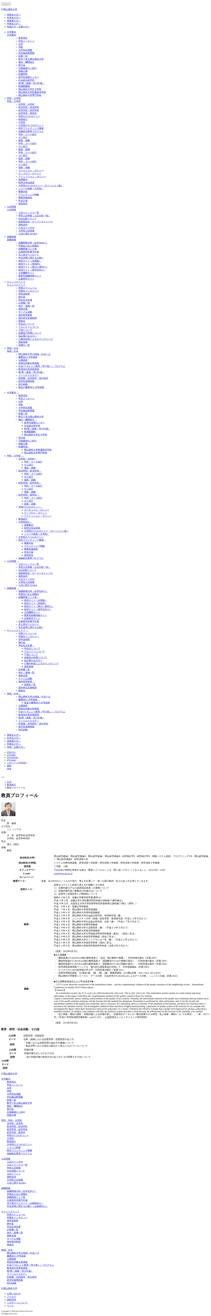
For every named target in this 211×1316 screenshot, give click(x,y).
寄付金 (21, 65)
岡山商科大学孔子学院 (29, 89)
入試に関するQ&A (27, 234)
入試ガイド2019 (26, 228)
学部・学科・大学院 (11, 1120)
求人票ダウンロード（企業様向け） (25, 1203)
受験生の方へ (14, 14)
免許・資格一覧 (26, 306)
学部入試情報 (14, 1168)
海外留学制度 (25, 315)
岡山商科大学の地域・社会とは (34, 354)
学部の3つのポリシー (29, 116)
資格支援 (23, 309)
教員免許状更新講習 (28, 369)
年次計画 (23, 200)
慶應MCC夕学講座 (27, 357)
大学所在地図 (25, 50)
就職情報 (11, 237)
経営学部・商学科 (27, 113)
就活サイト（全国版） (29, 261)
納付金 (21, 297)
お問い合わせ (14, 1293)
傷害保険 (23, 342)
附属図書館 (24, 86)
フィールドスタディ (28, 375)
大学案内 (11, 32)
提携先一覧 (24, 345)
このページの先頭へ (17, 763)
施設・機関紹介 (26, 62)
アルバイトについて (28, 327)
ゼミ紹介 (23, 137)
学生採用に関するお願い (31, 258)
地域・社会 (12, 348)
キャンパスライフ (16, 282)
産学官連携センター (28, 77)
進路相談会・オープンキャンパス (35, 221)
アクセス (11, 1297)
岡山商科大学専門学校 (29, 95)
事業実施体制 (25, 197)
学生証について (26, 324)
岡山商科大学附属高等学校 (32, 92)
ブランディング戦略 (28, 194)
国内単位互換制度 (27, 318)
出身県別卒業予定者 (28, 252)
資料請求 (23, 224)
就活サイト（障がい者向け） (33, 267)
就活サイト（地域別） (29, 264)
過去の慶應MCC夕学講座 (31, 387)
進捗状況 (23, 203)
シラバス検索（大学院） (31, 188)
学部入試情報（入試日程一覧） (34, 215)
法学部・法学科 (26, 104)
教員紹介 (23, 119)
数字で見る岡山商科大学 (31, 59)
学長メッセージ (26, 41)
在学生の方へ (14, 17)
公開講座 (23, 360)
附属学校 (23, 74)
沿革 (20, 44)
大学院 (21, 122)
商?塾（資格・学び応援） (31, 83)
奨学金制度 (24, 294)
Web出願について (27, 218)
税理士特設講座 (26, 182)
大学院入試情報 (26, 231)
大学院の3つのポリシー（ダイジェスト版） (40, 185)
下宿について (25, 330)
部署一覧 (23, 56)
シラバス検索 (14, 1147)
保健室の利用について (29, 333)
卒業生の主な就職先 (28, 246)
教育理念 (23, 38)
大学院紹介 (24, 522)
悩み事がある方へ (27, 336)
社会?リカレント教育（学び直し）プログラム (41, 366)
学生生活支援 (25, 300)
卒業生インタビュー (28, 291)
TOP (9, 782)
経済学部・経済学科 (28, 107)
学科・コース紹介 (27, 134)
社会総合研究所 (26, 80)
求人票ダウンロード (28, 255)
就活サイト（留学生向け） (32, 270)
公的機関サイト (26, 273)
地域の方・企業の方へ (18, 27)
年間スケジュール (27, 288)
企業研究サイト (26, 279)
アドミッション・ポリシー (32, 176)
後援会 (21, 321)
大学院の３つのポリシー (31, 125)
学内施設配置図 (26, 53)
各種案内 (23, 179)
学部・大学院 (14, 98)
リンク (10, 1306)
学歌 (20, 47)
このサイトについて (17, 1303)
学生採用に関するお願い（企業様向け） (27, 1206)
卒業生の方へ (14, 24)
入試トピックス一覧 (28, 212)
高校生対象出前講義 (28, 363)
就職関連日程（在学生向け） (33, 243)
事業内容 (23, 191)
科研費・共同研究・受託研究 (33, 378)
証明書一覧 (24, 303)
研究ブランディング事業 (31, 128)
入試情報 (11, 206)
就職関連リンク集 (27, 249)
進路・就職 (24, 140)
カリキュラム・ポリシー (31, 170)
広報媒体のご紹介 (27, 68)
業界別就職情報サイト (29, 276)
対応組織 (23, 384)
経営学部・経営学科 (28, 110)
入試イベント (14, 1174)
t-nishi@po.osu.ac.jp (63, 873)
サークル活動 (25, 312)
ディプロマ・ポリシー (29, 173)
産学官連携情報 (26, 381)
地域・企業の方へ (16, 747)
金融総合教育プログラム (31, 131)
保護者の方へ (14, 20)
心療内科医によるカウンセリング (35, 339)
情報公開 (23, 71)
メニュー (6, 4)
